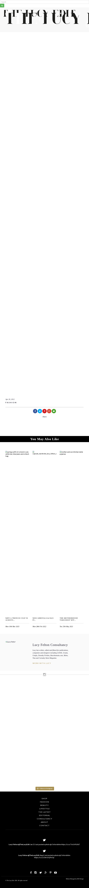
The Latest (44, 812)
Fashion (44, 802)
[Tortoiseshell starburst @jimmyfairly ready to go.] (61, 688)
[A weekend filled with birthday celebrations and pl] (84, 733)
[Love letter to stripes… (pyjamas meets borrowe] (39, 703)
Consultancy (44, 819)
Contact (44, 825)
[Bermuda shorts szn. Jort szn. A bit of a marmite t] (73, 713)
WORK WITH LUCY (42, 663)
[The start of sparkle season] (5, 684)
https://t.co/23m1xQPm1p (44, 857)
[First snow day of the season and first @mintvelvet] (28, 689)
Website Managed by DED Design (75, 879)
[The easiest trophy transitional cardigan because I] (50, 732)
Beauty (44, 805)
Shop (44, 798)
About (44, 822)
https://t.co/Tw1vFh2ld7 (70, 844)
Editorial (44, 815)
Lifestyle (44, 809)
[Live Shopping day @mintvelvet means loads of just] (16, 705)
